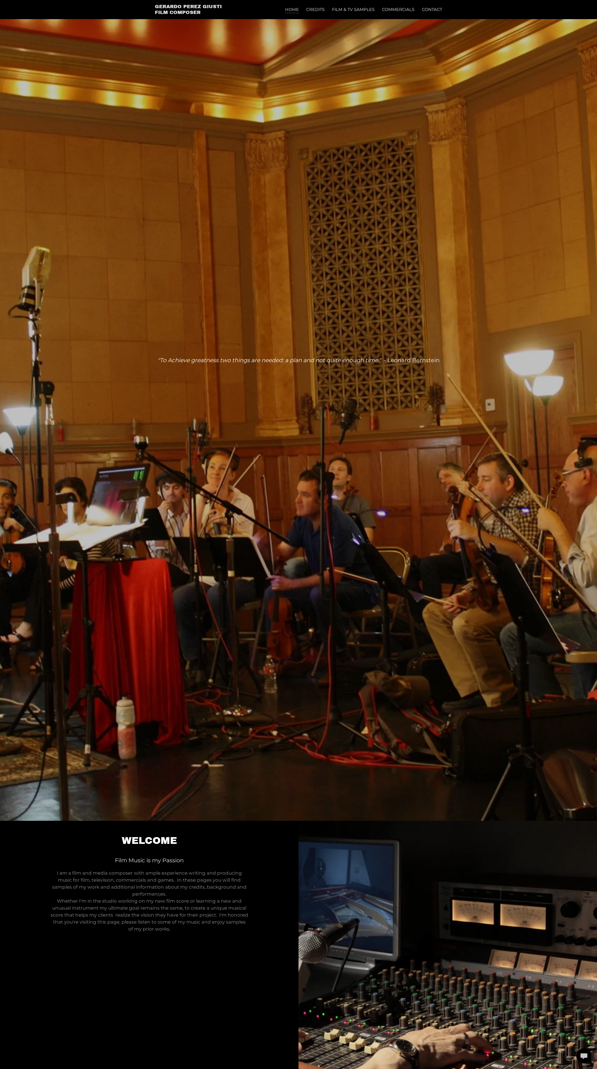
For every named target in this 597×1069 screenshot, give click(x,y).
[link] (188, 12)
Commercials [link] (398, 9)
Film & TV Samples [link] (353, 9)
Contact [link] (432, 9)
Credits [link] (315, 9)
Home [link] (292, 9)
